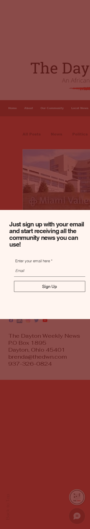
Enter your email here (32, 261)
